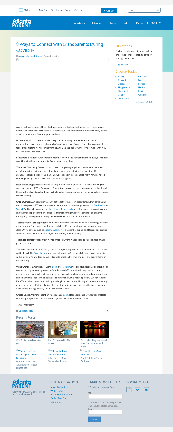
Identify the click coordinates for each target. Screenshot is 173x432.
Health (141, 87)
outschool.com (51, 229)
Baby (126, 22)
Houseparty (67, 209)
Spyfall (19, 209)
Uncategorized (26, 310)
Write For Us (56, 390)
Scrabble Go (100, 205)
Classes (121, 83)
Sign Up (109, 10)
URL (90, 393)
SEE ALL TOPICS (144, 101)
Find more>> (122, 64)
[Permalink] (108, 310)
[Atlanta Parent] (21, 22)
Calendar (78, 10)
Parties (139, 22)
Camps (68, 10)
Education (97, 22)
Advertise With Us (59, 387)
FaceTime (67, 266)
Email (91, 409)
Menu (27, 9)
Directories (56, 10)
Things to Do (78, 22)
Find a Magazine (58, 398)
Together (53, 209)
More (154, 22)
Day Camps (123, 98)
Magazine (42, 10)
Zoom (54, 266)
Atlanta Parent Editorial (31, 55)
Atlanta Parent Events (61, 394)
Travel (113, 22)
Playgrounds (124, 87)
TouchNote (39, 253)
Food (140, 80)
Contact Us (55, 401)
